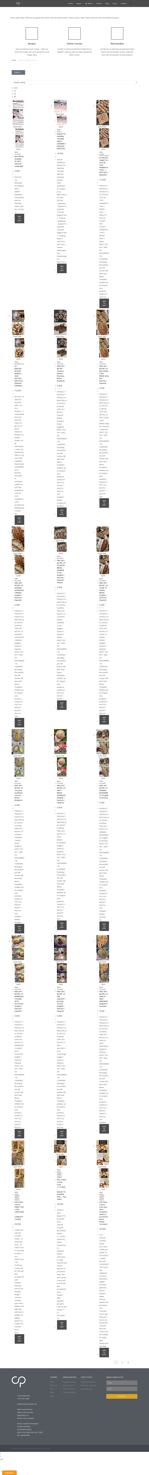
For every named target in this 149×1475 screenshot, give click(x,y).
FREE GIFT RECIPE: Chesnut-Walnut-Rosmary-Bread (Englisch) (61, 373)
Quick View (17, 127)
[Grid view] (12, 78)
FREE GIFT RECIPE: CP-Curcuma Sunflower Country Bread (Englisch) (19, 792)
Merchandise (117, 43)
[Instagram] (123, 1448)
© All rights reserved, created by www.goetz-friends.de (31, 1448)
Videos (59, 132)
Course (101, 154)
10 (15, 91)
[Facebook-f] (132, 1448)
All (15, 97)
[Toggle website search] (133, 3)
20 (15, 94)
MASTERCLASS (19, 364)
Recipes (32, 43)
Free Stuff (18, 154)
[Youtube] (127, 1448)
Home (14, 60)
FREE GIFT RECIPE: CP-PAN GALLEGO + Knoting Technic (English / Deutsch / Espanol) (61, 1001)
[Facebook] (136, 1448)
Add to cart (19, 218)
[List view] (13, 78)
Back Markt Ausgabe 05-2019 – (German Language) (19, 161)
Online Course (17, 1197)
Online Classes (104, 156)
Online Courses (74, 43)
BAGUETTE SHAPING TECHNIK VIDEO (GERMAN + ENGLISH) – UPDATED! (61, 141)
